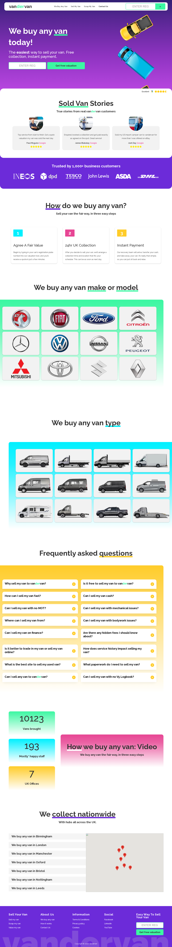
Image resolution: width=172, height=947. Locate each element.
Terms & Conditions (80, 920)
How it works (46, 924)
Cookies (75, 928)
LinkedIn (108, 924)
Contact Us (103, 6)
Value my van (14, 928)
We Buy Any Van (60, 6)
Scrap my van (15, 924)
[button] (47, 836)
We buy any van (47, 920)
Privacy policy (78, 924)
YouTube (108, 928)
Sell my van (14, 920)
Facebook (108, 920)
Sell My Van (76, 6)
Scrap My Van (89, 6)
